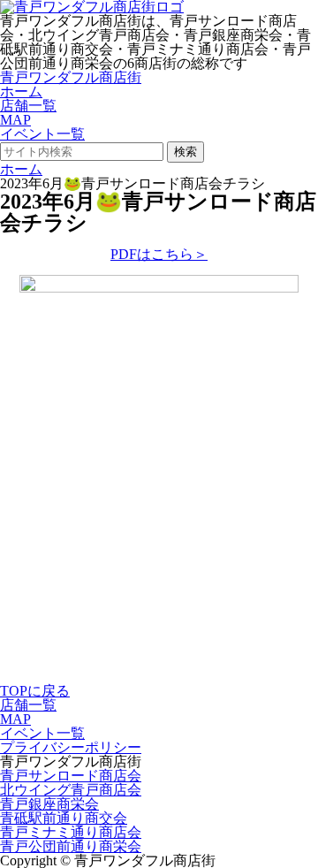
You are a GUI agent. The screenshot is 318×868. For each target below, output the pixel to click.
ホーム (21, 91)
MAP (15, 119)
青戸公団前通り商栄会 (70, 846)
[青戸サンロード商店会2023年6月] (159, 287)
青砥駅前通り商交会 (63, 818)
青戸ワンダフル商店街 (70, 77)
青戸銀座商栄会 (49, 803)
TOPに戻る (35, 690)
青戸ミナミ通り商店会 (70, 832)
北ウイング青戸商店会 (70, 789)
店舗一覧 (28, 105)
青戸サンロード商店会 (70, 775)
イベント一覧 (42, 133)
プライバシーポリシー (70, 747)
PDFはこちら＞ (159, 254)
